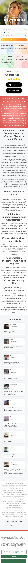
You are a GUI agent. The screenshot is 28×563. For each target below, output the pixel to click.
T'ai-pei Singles (19, 516)
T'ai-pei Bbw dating (20, 485)
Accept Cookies (13, 560)
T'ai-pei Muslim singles (8, 501)
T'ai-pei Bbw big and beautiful (8, 485)
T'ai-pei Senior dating (19, 501)
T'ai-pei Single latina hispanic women (13, 510)
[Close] (26, 533)
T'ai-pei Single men (20, 512)
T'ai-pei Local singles (19, 497)
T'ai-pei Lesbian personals (8, 497)
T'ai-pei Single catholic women (13, 505)
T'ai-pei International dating (7, 494)
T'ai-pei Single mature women (8, 512)
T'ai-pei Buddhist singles (18, 486)
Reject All (14, 556)
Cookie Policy (9, 547)
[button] (24, 3)
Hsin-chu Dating (14, 525)
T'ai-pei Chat (3, 488)
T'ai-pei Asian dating (18, 483)
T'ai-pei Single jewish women (13, 508)
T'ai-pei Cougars (23, 488)
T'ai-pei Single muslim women (8, 514)
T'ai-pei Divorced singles (7, 490)
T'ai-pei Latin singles (19, 496)
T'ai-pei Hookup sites (19, 492)
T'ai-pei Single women (10, 516)
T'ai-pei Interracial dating (20, 494)
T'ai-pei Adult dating (8, 483)
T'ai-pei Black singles (7, 486)
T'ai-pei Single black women (20, 503)
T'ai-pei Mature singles (10, 499)
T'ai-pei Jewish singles (8, 496)
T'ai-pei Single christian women (13, 507)
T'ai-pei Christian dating (12, 488)
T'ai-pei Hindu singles (8, 492)
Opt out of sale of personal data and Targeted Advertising (14, 552)
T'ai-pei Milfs (19, 499)
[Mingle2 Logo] (3, 3)
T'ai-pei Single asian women (7, 503)
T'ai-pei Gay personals (19, 490)
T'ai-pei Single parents (21, 514)
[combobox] (14, 29)
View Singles (14, 39)
